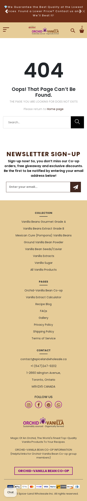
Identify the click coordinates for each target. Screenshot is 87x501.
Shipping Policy (43, 331)
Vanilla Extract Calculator (43, 297)
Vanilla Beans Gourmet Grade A (43, 222)
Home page (55, 109)
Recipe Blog (43, 304)
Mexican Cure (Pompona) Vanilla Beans (44, 235)
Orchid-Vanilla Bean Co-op (43, 290)
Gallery (43, 318)
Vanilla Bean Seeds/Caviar (43, 249)
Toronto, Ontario (43, 380)
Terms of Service (44, 338)
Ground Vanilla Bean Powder (43, 242)
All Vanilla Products (43, 270)
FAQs (43, 311)
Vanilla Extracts (43, 256)
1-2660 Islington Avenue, (44, 373)
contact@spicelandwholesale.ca (43, 359)
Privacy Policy (43, 325)
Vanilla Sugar (44, 263)
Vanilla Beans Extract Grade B (43, 229)
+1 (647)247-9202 (43, 366)
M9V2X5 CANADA (43, 387)
